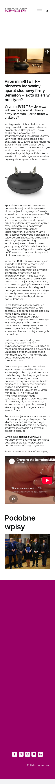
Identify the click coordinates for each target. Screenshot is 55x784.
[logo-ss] (16, 9)
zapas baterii (13, 425)
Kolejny (44, 36)
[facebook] (14, 754)
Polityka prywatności (38, 765)
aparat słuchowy (29, 436)
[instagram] (27, 754)
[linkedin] (40, 754)
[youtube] (33, 754)
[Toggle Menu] (39, 10)
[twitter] (21, 754)
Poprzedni (32, 36)
